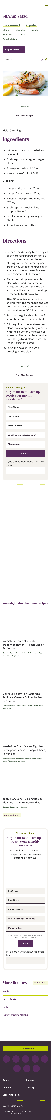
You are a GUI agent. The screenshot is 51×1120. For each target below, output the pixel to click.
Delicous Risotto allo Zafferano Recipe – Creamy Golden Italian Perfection (22, 697)
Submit (24, 453)
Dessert (24, 807)
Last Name (13, 416)
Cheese (18, 653)
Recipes (20, 30)
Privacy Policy (8, 1111)
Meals (6, 30)
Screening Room (11, 1094)
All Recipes (39, 982)
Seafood (7, 34)
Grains (30, 653)
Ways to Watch (26, 1048)
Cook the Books (9, 653)
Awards (6, 1080)
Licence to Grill (11, 25)
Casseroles (20, 758)
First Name (13, 407)
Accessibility (16, 1113)
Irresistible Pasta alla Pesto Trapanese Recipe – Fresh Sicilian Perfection (23, 644)
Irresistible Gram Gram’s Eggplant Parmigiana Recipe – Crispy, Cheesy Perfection (25, 750)
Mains (36, 653)
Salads (35, 30)
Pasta (41, 653)
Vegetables (7, 656)
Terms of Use (26, 1111)
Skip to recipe (12, 49)
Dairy (24, 653)
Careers (30, 1080)
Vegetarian (16, 656)
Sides (21, 34)
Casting (30, 1087)
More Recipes (11, 815)
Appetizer (31, 25)
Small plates (10, 39)
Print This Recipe (24, 115)
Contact (7, 1087)
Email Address (15, 425)
